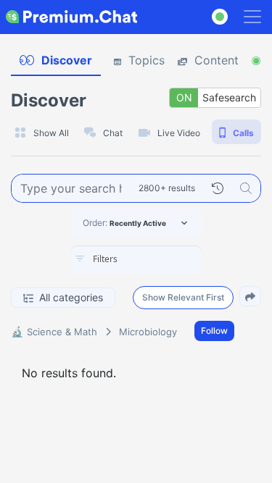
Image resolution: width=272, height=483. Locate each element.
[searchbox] (158, 259)
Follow (214, 330)
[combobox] (136, 259)
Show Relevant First (183, 297)
